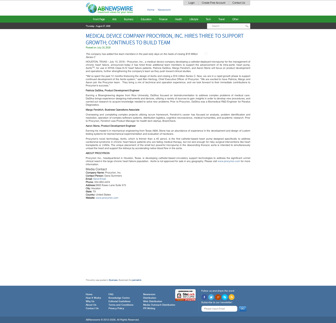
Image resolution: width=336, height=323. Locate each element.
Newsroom (164, 9)
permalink (136, 280)
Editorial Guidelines (119, 301)
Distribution (149, 298)
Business (128, 19)
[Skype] (225, 297)
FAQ (110, 294)
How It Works (93, 298)
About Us (91, 305)
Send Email (99, 178)
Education (146, 19)
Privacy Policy (116, 308)
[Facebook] (204, 297)
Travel (221, 19)
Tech (208, 19)
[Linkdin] (218, 297)
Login (191, 3)
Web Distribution (152, 301)
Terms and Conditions (120, 305)
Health (178, 19)
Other (235, 19)
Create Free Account (213, 3)
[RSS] (231, 297)
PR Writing (149, 308)
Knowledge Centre (119, 298)
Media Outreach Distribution (159, 305)
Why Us (90, 301)
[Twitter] (211, 297)
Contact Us (238, 3)
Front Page (99, 19)
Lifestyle (194, 19)
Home (150, 9)
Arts (114, 19)
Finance (163, 19)
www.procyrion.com (229, 161)
